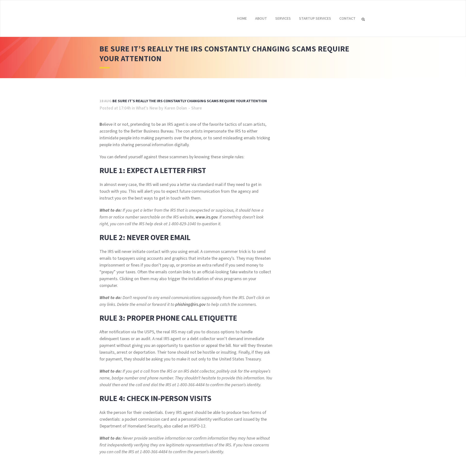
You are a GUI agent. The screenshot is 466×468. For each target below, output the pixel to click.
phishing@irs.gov (190, 304)
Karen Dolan (175, 108)
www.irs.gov (206, 217)
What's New (147, 108)
